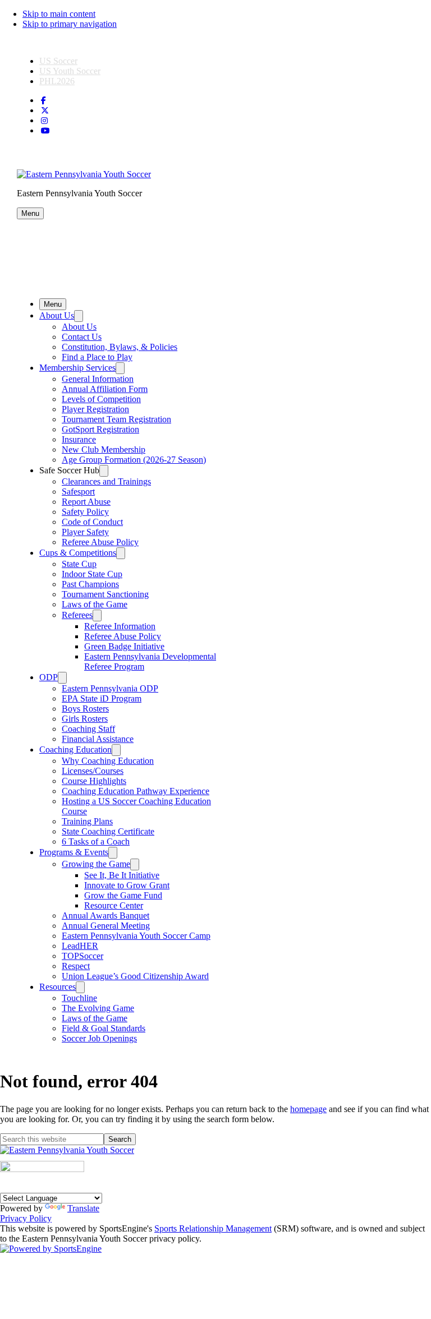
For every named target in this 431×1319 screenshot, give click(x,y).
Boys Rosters (85, 708)
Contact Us (82, 337)
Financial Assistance (98, 739)
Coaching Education (75, 749)
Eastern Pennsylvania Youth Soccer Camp (136, 935)
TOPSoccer (82, 956)
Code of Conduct (92, 522)
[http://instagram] (44, 121)
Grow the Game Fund (123, 895)
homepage (308, 1109)
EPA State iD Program (101, 698)
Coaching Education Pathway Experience (135, 791)
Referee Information (119, 626)
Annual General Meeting (106, 925)
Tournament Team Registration (116, 419)
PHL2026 (57, 81)
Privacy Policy (26, 1218)
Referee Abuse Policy (100, 542)
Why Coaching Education (108, 760)
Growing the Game (96, 864)
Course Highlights (94, 781)
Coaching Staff (88, 729)
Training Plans (87, 821)
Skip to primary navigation (69, 24)
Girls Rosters (85, 718)
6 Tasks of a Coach (96, 841)
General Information (98, 379)
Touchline (79, 998)
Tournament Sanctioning (105, 594)
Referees (77, 615)
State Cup (79, 564)
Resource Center (113, 905)
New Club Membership (103, 449)
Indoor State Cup (92, 574)
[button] (30, 213)
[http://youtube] (45, 131)
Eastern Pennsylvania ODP (110, 688)
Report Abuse (86, 501)
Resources (57, 986)
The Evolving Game (98, 1008)
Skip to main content (58, 14)
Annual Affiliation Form (105, 389)
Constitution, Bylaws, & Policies (119, 347)
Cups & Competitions (77, 552)
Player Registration (95, 409)
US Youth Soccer (69, 71)
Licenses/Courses (92, 771)
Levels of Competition (101, 399)
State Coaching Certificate (108, 831)
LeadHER (80, 946)
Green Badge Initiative (124, 646)
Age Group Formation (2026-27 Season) (134, 459)
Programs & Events (73, 852)
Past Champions (90, 584)
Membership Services (77, 367)
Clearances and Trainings (106, 481)
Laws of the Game (94, 604)
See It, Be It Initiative (121, 875)
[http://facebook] (43, 100)
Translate (83, 1208)
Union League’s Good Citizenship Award (135, 976)
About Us (56, 315)
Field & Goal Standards (103, 1028)
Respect (76, 966)
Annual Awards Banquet (105, 915)
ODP (48, 677)
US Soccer (58, 61)
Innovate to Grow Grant (126, 885)
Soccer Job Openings (99, 1038)
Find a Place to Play (97, 357)
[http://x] (45, 111)
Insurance (79, 439)
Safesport (78, 491)
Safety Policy (85, 511)
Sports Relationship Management (213, 1228)
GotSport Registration (100, 429)
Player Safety (85, 532)
